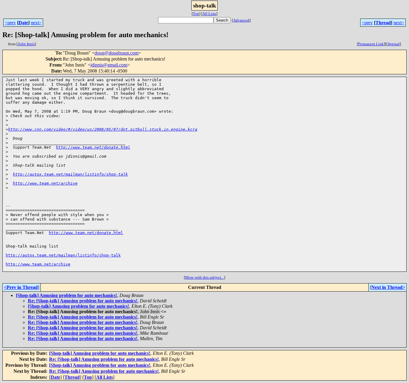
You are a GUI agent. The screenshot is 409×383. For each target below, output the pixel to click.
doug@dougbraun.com (116, 52)
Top (196, 13)
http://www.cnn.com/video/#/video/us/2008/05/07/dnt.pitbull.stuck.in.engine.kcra (102, 129)
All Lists (209, 13)
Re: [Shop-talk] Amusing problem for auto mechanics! (82, 300)
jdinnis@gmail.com (108, 64)
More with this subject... (204, 277)
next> (36, 22)
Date (23, 22)
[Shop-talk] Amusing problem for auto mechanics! (66, 295)
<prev (10, 22)
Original (393, 44)
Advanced (241, 20)
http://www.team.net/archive (45, 183)
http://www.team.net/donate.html (93, 147)
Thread (383, 22)
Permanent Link (371, 44)
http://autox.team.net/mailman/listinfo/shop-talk (70, 174)
